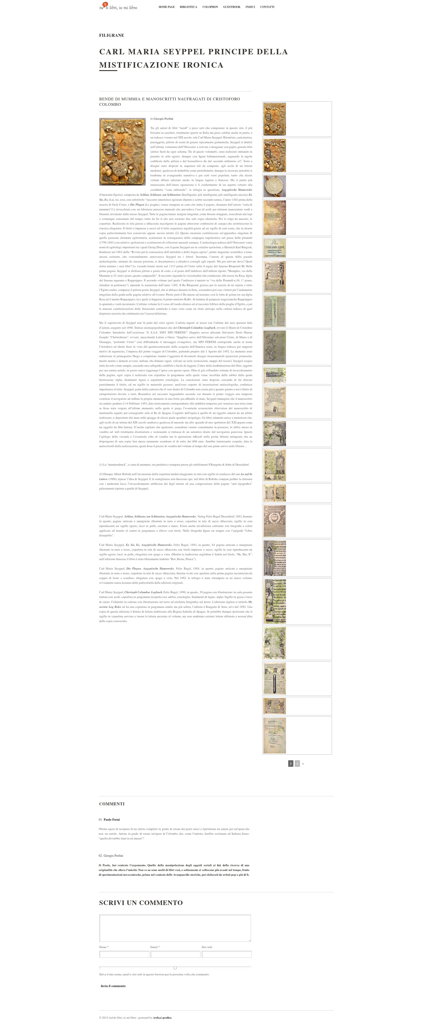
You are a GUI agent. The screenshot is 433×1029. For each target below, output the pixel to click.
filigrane (111, 35)
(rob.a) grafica (162, 1017)
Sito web (207, 947)
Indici (250, 7)
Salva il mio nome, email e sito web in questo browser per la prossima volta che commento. (154, 974)
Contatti (267, 7)
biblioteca (188, 7)
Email (155, 947)
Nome (104, 947)
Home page (167, 7)
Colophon (210, 7)
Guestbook (231, 7)
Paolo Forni (112, 819)
